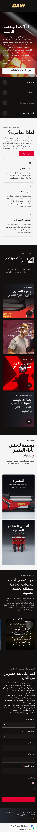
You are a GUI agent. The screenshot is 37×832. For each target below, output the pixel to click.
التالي (18, 800)
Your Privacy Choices (19, 826)
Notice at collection (26, 829)
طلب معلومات (26, 154)
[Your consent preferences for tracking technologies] (33, 828)
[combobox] (18, 724)
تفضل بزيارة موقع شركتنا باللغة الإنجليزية (21, 71)
